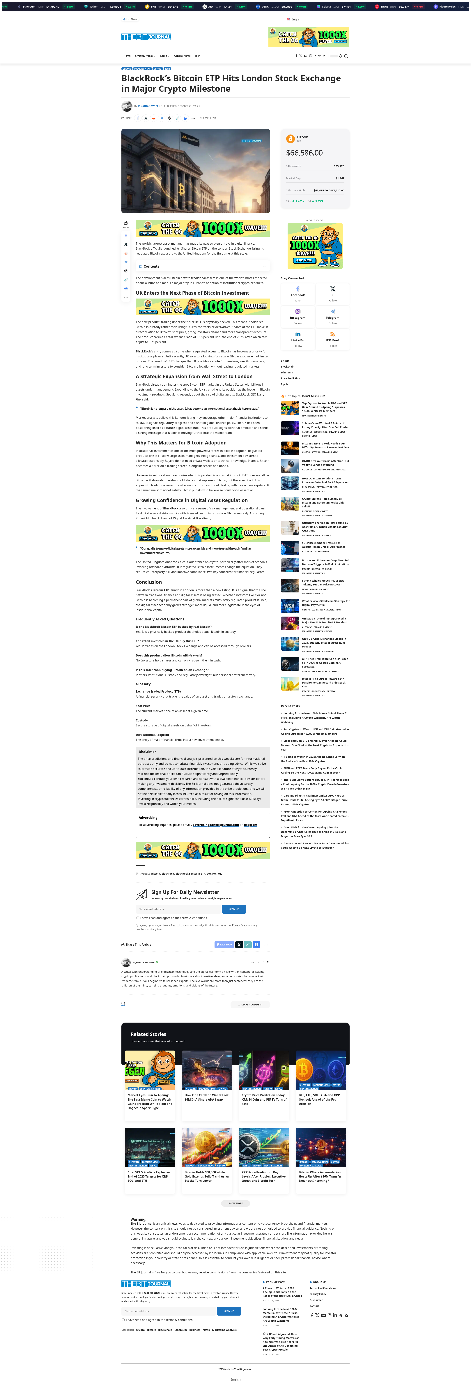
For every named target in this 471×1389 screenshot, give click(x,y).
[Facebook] (296, 55)
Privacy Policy (239, 925)
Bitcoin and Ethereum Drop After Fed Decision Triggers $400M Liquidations (325, 562)
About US (320, 1282)
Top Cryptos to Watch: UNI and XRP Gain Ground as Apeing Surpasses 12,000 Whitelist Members (324, 407)
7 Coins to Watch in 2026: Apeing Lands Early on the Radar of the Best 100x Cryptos (282, 1292)
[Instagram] (310, 55)
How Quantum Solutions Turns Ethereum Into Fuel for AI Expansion (325, 480)
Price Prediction (320, 671)
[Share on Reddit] (153, 118)
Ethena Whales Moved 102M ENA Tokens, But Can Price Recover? (323, 582)
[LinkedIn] (315, 55)
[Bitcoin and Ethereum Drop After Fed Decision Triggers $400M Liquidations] (290, 565)
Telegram (250, 825)
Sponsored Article (150, 1088)
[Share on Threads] (169, 118)
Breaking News (142, 68)
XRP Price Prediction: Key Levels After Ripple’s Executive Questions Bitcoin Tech (264, 1176)
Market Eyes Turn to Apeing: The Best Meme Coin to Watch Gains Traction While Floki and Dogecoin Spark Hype (150, 1101)
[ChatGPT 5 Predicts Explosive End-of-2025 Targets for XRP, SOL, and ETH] (150, 1147)
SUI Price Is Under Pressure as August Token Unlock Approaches (323, 544)
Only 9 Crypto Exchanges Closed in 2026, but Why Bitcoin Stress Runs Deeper (324, 642)
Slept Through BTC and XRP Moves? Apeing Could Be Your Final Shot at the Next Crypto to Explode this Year (314, 745)
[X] (300, 55)
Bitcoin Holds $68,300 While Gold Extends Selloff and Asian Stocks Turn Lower (207, 1176)
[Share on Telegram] (161, 118)
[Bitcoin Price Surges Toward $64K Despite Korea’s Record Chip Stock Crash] (290, 684)
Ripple (335, 671)
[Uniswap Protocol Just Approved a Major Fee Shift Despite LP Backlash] (290, 623)
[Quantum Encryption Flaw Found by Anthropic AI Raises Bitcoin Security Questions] (290, 528)
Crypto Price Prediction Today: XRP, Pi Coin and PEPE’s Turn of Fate (264, 1099)
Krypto (322, 415)
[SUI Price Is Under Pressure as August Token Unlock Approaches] (290, 548)
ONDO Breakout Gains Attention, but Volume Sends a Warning (325, 463)
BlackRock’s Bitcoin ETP (190, 873)
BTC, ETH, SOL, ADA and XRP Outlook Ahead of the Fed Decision (319, 1099)
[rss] (333, 339)
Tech (167, 68)
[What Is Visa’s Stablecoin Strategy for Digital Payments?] (290, 606)
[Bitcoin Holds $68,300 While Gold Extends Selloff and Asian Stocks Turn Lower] (207, 1147)
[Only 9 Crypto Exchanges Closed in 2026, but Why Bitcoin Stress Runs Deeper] (290, 644)
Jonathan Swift (148, 106)
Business (194, 1330)
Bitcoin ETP (161, 590)
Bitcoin (127, 68)
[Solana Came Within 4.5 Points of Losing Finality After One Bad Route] (290, 428)
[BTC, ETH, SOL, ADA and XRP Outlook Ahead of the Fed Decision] (321, 1070)
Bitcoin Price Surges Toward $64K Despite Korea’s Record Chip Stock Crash (324, 682)
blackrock (168, 873)
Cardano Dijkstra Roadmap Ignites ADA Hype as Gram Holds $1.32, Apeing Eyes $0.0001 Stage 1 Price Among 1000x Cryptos (314, 800)
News (314, 436)
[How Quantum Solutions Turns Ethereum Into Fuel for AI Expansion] (290, 483)
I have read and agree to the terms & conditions (173, 918)
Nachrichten (309, 415)
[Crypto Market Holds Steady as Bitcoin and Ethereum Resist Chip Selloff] (290, 504)
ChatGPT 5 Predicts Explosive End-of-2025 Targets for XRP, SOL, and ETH (149, 1176)
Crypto (158, 68)
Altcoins (307, 431)
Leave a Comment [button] (252, 1004)
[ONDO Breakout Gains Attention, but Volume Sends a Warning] (290, 466)
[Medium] (268, 962)
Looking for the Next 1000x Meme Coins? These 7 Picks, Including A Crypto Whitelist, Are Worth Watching (313, 718)
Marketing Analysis (334, 469)
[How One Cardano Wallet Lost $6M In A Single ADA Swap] (207, 1070)
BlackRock (143, 351)
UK (220, 873)
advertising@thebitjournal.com (216, 825)
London (212, 873)
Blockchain (320, 431)
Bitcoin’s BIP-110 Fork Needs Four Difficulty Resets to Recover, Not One (325, 445)
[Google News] (305, 55)
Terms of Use (178, 925)
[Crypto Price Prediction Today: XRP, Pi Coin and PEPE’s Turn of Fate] (264, 1070)
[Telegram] (319, 55)
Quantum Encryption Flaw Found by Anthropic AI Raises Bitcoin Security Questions (325, 526)
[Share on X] (145, 118)
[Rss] (324, 55)
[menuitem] (294, 19)
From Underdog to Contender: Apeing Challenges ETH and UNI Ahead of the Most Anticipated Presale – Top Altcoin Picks (315, 816)
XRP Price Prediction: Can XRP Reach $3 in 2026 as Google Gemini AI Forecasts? (325, 662)
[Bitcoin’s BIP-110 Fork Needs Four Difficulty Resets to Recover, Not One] (290, 448)
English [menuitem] (296, 19)
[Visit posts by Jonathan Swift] (126, 962)
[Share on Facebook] (137, 118)
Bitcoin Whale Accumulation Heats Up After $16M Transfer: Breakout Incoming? (320, 1176)
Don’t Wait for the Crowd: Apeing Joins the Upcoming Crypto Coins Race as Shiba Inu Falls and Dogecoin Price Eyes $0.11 (313, 832)
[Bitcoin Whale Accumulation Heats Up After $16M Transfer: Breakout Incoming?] (321, 1147)
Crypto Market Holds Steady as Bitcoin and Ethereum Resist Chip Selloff (323, 502)
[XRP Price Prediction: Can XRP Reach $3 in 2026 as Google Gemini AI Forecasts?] (290, 664)
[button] (346, 56)
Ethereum (331, 487)
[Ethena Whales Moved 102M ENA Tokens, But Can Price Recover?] (290, 585)
